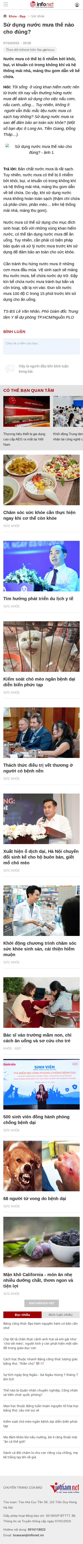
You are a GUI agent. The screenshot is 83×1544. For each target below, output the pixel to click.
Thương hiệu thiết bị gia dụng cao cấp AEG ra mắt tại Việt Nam (24, 439)
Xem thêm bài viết (41, 1303)
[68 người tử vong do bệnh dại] (41, 1166)
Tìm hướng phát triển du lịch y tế (38, 598)
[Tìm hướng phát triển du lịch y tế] (41, 566)
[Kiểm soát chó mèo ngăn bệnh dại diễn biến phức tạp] (41, 646)
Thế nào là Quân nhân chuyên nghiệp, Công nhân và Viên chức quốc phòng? (40, 1392)
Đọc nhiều (22, 1315)
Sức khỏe (37, 16)
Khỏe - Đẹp (17, 16)
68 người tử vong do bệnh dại (34, 1198)
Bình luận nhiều (61, 1315)
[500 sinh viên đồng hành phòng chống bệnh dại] (41, 1084)
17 (41, 1363)
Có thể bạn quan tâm (28, 390)
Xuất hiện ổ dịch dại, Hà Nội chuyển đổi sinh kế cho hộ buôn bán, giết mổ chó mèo (41, 857)
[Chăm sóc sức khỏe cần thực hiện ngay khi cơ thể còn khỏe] (41, 480)
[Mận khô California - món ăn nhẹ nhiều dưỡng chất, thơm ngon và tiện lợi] (41, 1242)
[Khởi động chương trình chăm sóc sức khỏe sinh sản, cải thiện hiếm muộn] (41, 910)
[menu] (5, 5)
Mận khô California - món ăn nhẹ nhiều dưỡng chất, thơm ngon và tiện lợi (38, 1280)
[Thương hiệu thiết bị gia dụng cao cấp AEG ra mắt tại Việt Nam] (26, 411)
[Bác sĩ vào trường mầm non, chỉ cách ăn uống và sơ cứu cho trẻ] (41, 1002)
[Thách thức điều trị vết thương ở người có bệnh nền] (41, 732)
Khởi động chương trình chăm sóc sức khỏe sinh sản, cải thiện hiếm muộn (39, 949)
